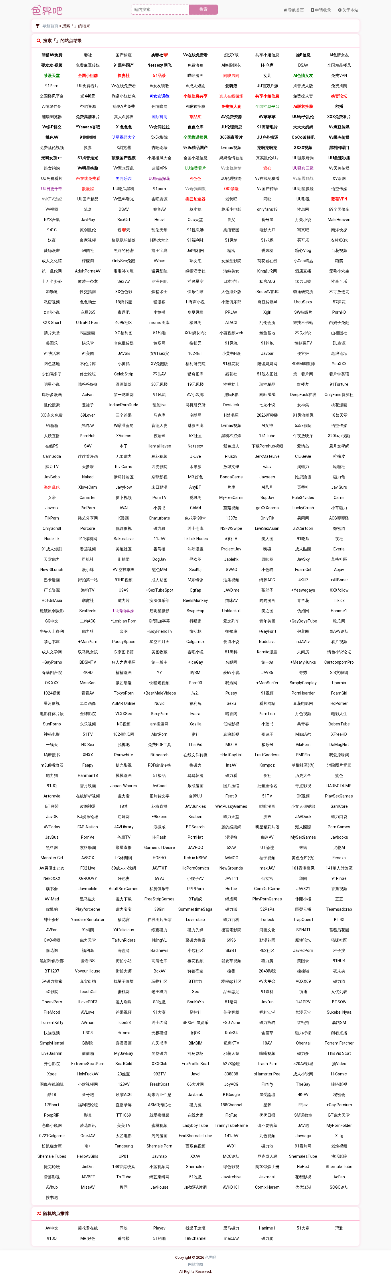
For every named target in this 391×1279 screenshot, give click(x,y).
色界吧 (210, 1257)
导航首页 (295, 10)
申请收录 (322, 10)
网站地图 (195, 1264)
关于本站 (349, 10)
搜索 (204, 9)
